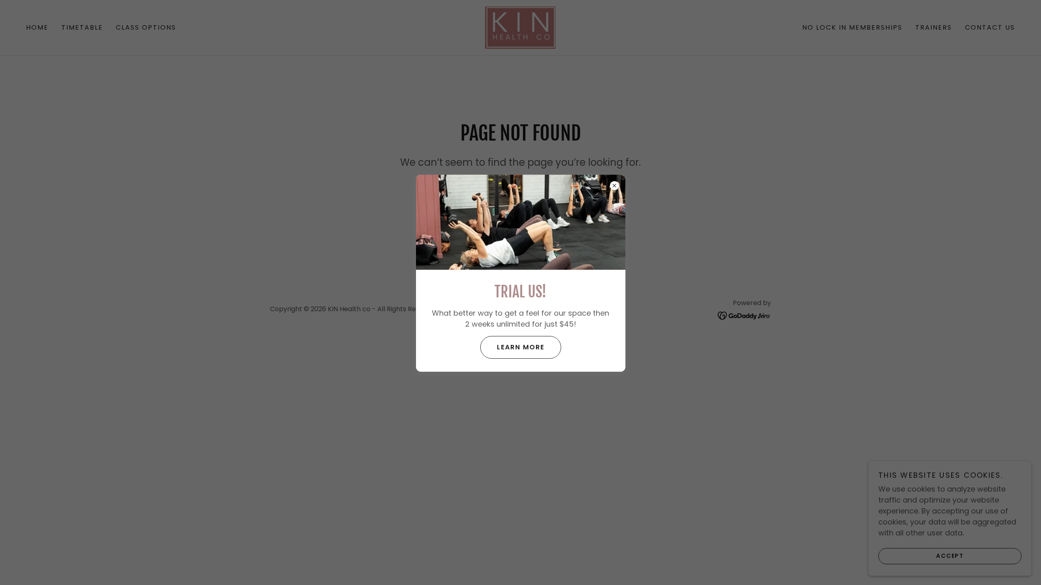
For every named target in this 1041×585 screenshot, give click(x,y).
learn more (520, 347)
